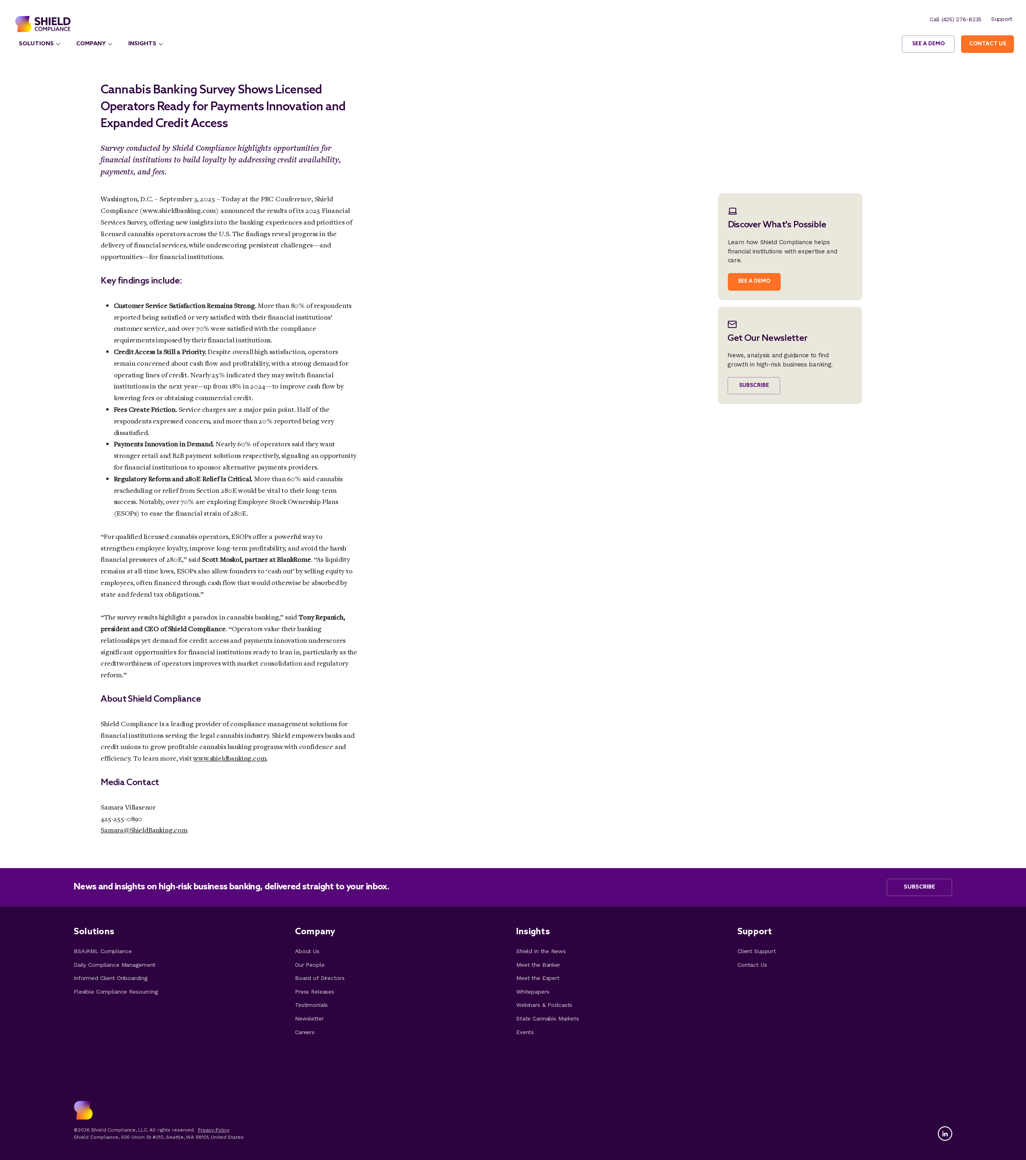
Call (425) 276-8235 (956, 19)
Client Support (756, 951)
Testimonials (311, 1005)
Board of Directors (319, 978)
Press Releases (314, 991)
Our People (310, 965)
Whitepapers (532, 991)
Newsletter (309, 1018)
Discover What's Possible (777, 225)
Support (1001, 19)
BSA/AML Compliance (102, 951)
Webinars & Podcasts (544, 1005)
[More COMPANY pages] (110, 44)
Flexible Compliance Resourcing (116, 991)
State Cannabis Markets (547, 1018)
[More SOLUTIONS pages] (58, 44)
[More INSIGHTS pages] (161, 44)
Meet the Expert (537, 978)
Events (525, 1032)
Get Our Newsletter (767, 338)
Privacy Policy (213, 1130)
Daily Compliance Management (115, 965)
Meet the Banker (538, 965)
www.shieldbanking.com (179, 210)
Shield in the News (541, 951)
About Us (307, 951)
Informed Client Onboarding (110, 978)
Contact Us (752, 965)
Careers (305, 1032)
